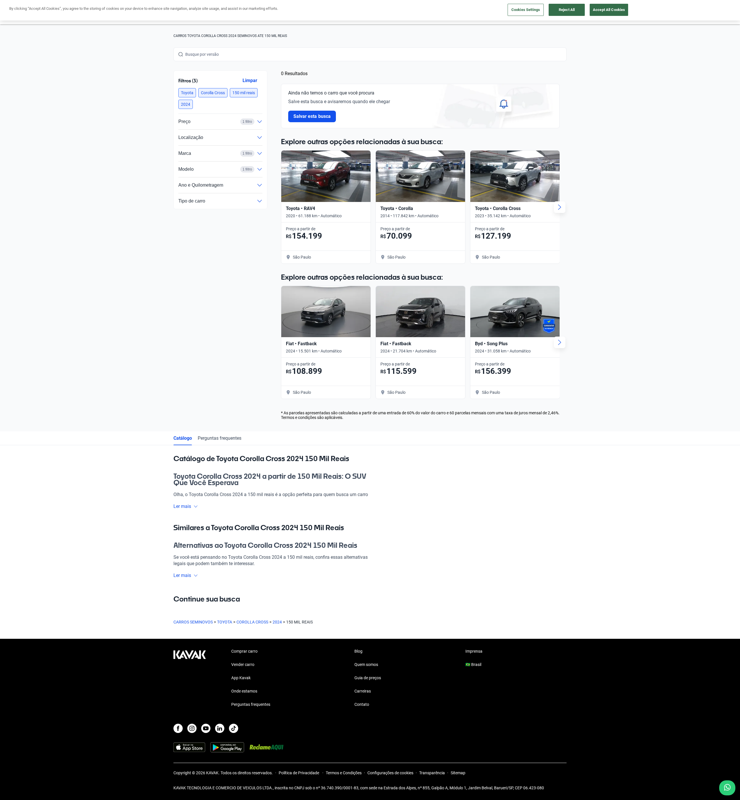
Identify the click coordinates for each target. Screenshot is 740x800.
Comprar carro (244, 651)
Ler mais (182, 506)
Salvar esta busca (312, 116)
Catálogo (182, 438)
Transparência (432, 773)
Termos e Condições (344, 773)
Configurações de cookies (390, 773)
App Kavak (241, 677)
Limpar (250, 80)
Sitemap (458, 773)
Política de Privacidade (299, 773)
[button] (187, 92)
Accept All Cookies (609, 10)
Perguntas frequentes (219, 438)
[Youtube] (205, 728)
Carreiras (362, 691)
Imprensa (473, 651)
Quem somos (366, 664)
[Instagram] (192, 728)
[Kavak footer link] (189, 678)
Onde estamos (244, 691)
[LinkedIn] (219, 728)
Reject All (567, 10)
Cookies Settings (525, 10)
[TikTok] (233, 728)
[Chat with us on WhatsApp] (727, 788)
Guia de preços (367, 677)
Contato (361, 704)
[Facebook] (178, 728)
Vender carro (242, 664)
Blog (358, 651)
